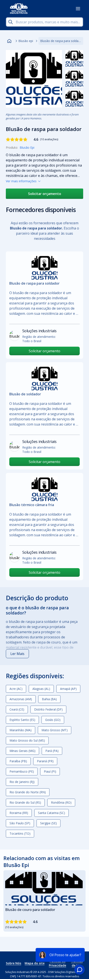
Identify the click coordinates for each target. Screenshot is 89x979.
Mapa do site (34, 963)
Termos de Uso (77, 963)
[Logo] (19, 8)
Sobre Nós (13, 963)
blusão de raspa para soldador (33, 621)
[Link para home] (9, 40)
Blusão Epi (27, 147)
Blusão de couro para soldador (30, 909)
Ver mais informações (21, 181)
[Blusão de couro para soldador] (44, 888)
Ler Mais (17, 653)
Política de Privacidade (57, 963)
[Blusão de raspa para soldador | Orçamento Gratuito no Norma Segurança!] (34, 79)
